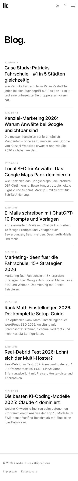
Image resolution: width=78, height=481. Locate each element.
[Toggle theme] (57, 5)
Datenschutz (29, 471)
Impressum (10, 471)
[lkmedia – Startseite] (5, 5)
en (65, 5)
